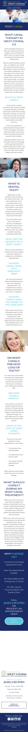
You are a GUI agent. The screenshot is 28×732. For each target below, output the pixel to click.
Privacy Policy (14, 727)
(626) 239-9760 (14, 8)
